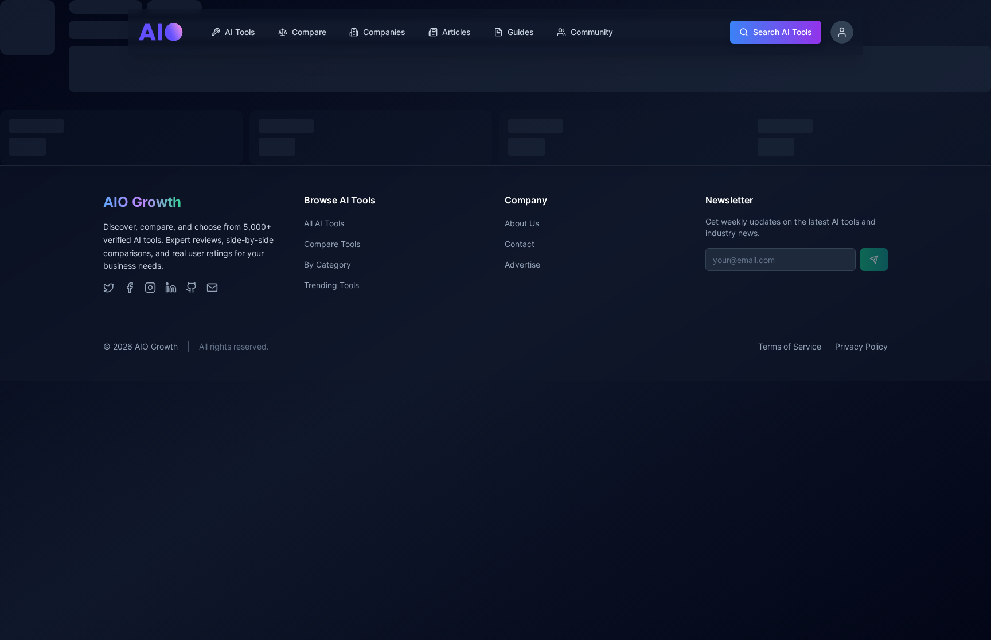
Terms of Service (789, 346)
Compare (309, 32)
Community (592, 32)
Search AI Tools (782, 32)
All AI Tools (324, 223)
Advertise (522, 264)
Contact (519, 244)
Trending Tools (331, 285)
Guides (521, 32)
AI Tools (240, 32)
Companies (384, 32)
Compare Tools (332, 244)
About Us (522, 223)
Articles (456, 32)
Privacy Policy (861, 346)
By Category (327, 264)
